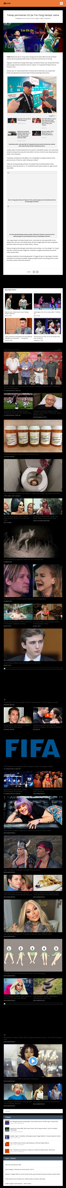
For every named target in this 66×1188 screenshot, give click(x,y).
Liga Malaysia (21, 1123)
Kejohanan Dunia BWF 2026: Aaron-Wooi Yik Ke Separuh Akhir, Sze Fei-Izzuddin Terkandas (33, 1129)
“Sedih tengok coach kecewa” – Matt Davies (18, 1183)
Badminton (47, 18)
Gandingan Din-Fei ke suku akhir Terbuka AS (47, 312)
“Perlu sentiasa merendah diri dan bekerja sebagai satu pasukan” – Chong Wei (18, 337)
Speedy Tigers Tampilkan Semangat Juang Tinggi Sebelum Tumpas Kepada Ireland (35, 1136)
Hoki (19, 1137)
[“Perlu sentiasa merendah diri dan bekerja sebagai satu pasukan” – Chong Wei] (18, 326)
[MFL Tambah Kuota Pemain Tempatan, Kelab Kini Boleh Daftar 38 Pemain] (7, 1151)
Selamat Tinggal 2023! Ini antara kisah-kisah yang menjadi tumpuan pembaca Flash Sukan (32, 1174)
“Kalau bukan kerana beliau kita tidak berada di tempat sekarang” (25, 1179)
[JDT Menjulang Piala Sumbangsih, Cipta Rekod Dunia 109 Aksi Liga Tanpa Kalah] (7, 1122)
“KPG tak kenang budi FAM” (13, 1165)
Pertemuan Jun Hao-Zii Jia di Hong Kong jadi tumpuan (47, 337)
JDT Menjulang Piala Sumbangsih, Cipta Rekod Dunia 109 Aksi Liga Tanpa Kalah (34, 1121)
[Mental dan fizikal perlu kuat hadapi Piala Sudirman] (18, 301)
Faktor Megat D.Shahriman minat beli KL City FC (19, 1169)
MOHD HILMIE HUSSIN (27, 18)
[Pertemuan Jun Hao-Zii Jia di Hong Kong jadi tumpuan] (47, 326)
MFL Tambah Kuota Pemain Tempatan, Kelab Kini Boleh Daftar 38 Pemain (32, 1150)
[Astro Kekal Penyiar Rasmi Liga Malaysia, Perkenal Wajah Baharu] (7, 1144)
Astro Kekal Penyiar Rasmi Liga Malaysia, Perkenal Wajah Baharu (29, 1143)
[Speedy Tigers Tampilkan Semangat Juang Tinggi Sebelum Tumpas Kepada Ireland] (7, 1137)
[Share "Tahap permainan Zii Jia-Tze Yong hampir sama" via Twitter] (37, 272)
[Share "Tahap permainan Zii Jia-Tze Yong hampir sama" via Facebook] (34, 272)
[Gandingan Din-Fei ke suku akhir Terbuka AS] (47, 301)
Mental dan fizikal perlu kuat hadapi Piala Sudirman (17, 312)
